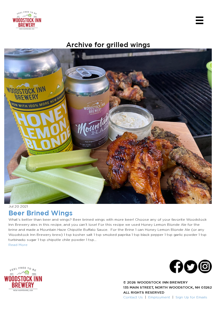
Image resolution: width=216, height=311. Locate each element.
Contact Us (133, 297)
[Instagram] (205, 266)
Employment (159, 297)
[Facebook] (176, 266)
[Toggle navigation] (200, 20)
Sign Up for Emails (191, 297)
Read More (18, 245)
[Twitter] (190, 266)
